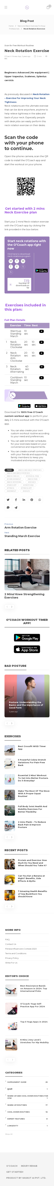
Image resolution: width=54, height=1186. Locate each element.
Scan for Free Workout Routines (19, 45)
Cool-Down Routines (27, 1112)
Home (11, 26)
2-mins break (13, 586)
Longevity (27, 1126)
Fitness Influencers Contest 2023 (21, 949)
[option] (27, 580)
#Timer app (11, 485)
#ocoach (32, 482)
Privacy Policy (12, 958)
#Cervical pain (32, 476)
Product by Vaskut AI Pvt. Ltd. (26, 1178)
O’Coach (11, 1166)
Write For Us (11, 963)
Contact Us (10, 944)
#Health (26, 491)
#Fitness (10, 488)
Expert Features (27, 1119)
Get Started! (14, 1172)
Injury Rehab (29, 1166)
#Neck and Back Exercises (18, 473)
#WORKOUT (11, 491)
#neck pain (32, 479)
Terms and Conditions (15, 953)
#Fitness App (26, 488)
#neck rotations (14, 482)
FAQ (7, 939)
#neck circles (13, 476)
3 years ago (26, 56)
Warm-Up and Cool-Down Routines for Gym (27, 1097)
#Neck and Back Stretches (29, 470)
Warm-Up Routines (27, 1105)
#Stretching (28, 485)
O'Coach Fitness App (12, 56)
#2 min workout (14, 479)
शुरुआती (27, 1089)
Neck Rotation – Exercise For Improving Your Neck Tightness (27, 98)
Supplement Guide (27, 1082)
